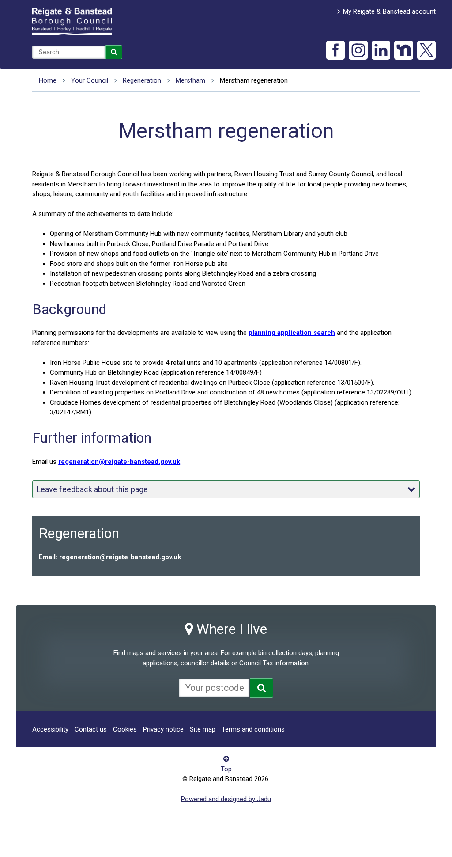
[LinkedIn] (381, 50)
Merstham (190, 80)
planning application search (292, 333)
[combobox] (68, 52)
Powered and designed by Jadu (226, 799)
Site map (202, 729)
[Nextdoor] (403, 50)
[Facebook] (335, 50)
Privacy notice (163, 729)
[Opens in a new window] (261, 688)
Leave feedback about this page (92, 489)
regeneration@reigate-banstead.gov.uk (120, 557)
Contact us (91, 729)
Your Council (89, 80)
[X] (426, 50)
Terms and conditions (253, 729)
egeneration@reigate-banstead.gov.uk (119, 462)
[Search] (113, 52)
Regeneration (142, 80)
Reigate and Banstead (72, 22)
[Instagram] (358, 50)
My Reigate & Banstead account (389, 11)
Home (47, 80)
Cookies (125, 729)
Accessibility (50, 729)
